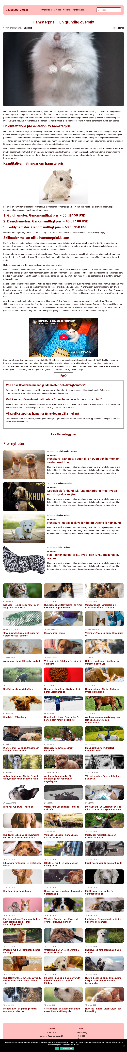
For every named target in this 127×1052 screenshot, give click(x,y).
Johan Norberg (64, 515)
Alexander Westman (69, 451)
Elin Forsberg (64, 547)
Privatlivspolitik (67, 1048)
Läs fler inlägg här (63, 434)
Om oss (57, 10)
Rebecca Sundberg (65, 483)
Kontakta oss (78, 10)
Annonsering (46, 10)
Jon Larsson (26, 28)
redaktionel (118, 28)
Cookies (66, 10)
